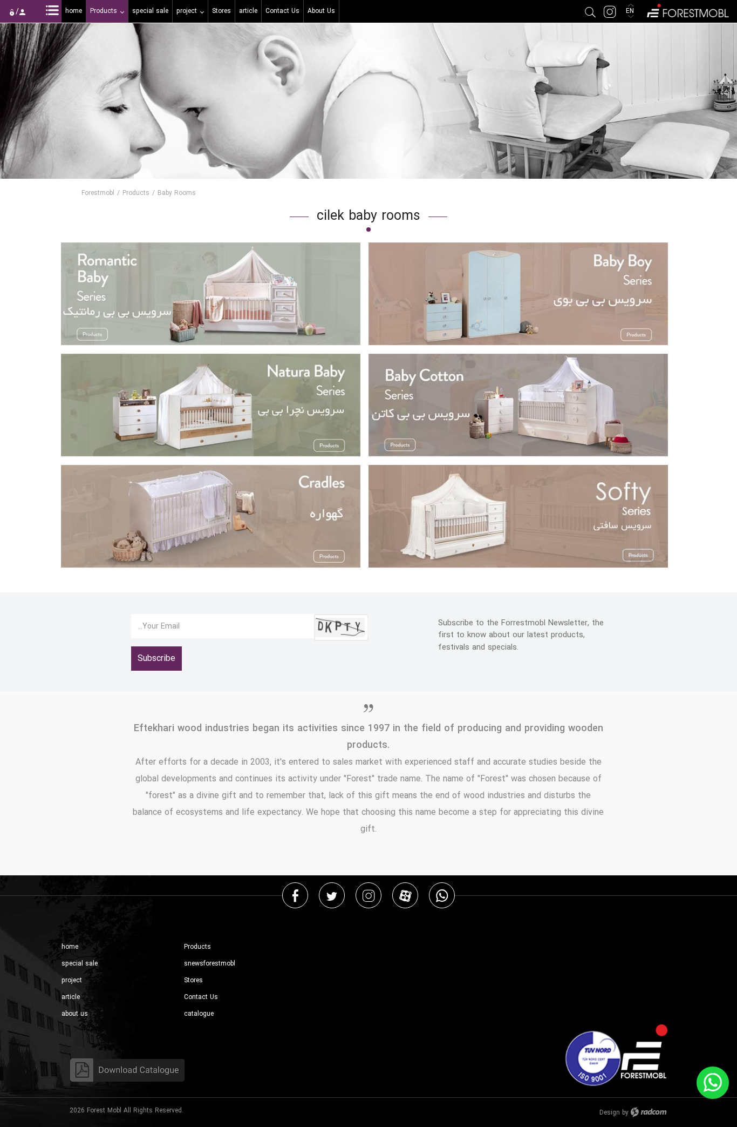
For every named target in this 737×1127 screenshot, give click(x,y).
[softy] (518, 516)
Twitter (332, 895)
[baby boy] (518, 294)
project (72, 980)
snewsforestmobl (209, 963)
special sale (80, 963)
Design (609, 1112)
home (70, 947)
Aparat (405, 895)
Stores (193, 980)
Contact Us (201, 997)
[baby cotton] (518, 405)
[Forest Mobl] (687, 9)
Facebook (295, 895)
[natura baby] (210, 405)
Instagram (368, 895)
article (71, 997)
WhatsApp (442, 895)
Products (135, 193)
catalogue (199, 1014)
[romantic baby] (210, 294)
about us (75, 1014)
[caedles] (210, 516)
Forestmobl (97, 193)
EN (631, 11)
